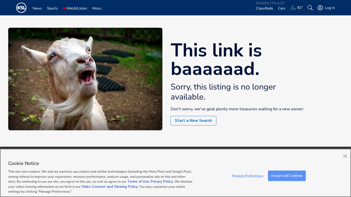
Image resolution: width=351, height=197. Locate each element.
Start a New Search (193, 120)
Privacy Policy (162, 181)
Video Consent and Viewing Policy (109, 186)
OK (345, 156)
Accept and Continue (287, 175)
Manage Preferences (247, 175)
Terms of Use (138, 181)
